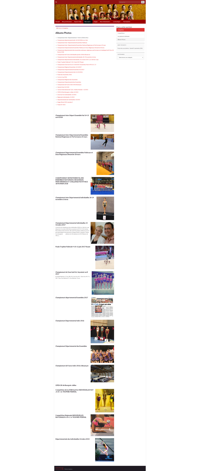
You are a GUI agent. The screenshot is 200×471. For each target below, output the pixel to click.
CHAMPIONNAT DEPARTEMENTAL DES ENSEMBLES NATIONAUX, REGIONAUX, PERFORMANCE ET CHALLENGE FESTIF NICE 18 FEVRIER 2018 (71, 181)
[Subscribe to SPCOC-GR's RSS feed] (56, 2)
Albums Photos (121, 39)
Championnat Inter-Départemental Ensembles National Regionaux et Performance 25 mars (81, 45)
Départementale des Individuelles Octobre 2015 (72, 439)
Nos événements (105, 21)
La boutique (116, 21)
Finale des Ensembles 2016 (64, 74)
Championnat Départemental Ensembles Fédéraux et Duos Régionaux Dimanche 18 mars (80, 47)
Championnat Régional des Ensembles (67, 79)
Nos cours (88, 21)
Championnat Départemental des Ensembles (69, 82)
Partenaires (126, 21)
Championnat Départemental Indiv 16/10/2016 (70, 72)
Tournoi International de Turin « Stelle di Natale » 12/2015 (72, 89)
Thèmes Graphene (68, 469)
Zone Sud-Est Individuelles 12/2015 (66, 94)
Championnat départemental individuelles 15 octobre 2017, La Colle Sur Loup (77, 59)
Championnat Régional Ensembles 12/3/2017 (69, 67)
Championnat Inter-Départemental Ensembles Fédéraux (72, 42)
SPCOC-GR (100, 13)
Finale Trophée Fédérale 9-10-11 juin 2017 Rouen (70, 62)
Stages (96, 21)
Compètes (65, 28)
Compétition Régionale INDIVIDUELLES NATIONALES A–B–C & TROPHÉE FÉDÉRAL (70, 416)
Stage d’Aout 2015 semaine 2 (65, 102)
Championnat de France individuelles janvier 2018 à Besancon (73, 54)
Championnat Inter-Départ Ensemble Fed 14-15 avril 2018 (72, 116)
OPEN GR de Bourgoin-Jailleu (65, 385)
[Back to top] (196, 467)
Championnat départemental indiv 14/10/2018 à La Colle (72, 40)
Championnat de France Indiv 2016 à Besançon (71, 366)
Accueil (57, 21)
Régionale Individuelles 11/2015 (66, 97)
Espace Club (77, 21)
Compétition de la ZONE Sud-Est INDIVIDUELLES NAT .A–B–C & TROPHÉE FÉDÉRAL (74, 391)
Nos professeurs (67, 21)
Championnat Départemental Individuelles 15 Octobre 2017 (71, 224)
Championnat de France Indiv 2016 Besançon (69, 84)
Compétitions (121, 33)
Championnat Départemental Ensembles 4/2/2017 (70, 69)
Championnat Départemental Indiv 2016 (69, 321)
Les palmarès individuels (123, 36)
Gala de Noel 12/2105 (63, 87)
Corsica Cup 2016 (62, 77)
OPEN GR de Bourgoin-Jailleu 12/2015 (67, 92)
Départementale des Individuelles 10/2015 (68, 99)
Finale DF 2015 (61, 104)
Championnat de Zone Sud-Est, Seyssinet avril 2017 (71, 273)
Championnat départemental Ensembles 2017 (71, 297)
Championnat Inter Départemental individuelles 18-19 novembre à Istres (76, 57)
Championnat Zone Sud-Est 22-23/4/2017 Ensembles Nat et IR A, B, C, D (76, 64)
